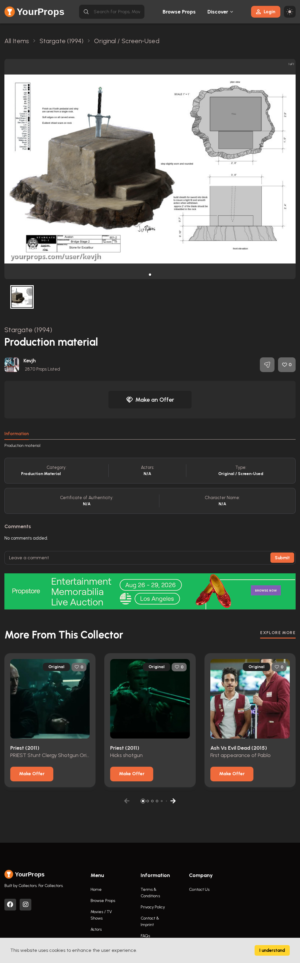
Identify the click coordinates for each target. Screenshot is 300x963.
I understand (272, 950)
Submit (282, 557)
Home (96, 889)
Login (269, 11)
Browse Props (179, 12)
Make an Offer (154, 399)
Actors (96, 929)
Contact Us (199, 889)
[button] (150, 274)
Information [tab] (16, 433)
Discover (218, 12)
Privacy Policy (153, 907)
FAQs (145, 935)
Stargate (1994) (28, 329)
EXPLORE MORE (278, 632)
